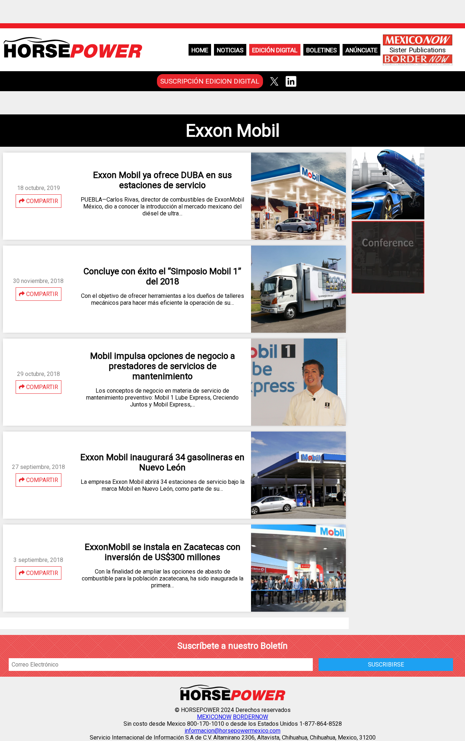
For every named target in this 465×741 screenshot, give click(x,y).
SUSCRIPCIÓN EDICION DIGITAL (209, 81)
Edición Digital (275, 50)
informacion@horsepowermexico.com (232, 730)
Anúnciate (361, 50)
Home (199, 50)
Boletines (321, 50)
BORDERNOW (250, 716)
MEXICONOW (214, 716)
